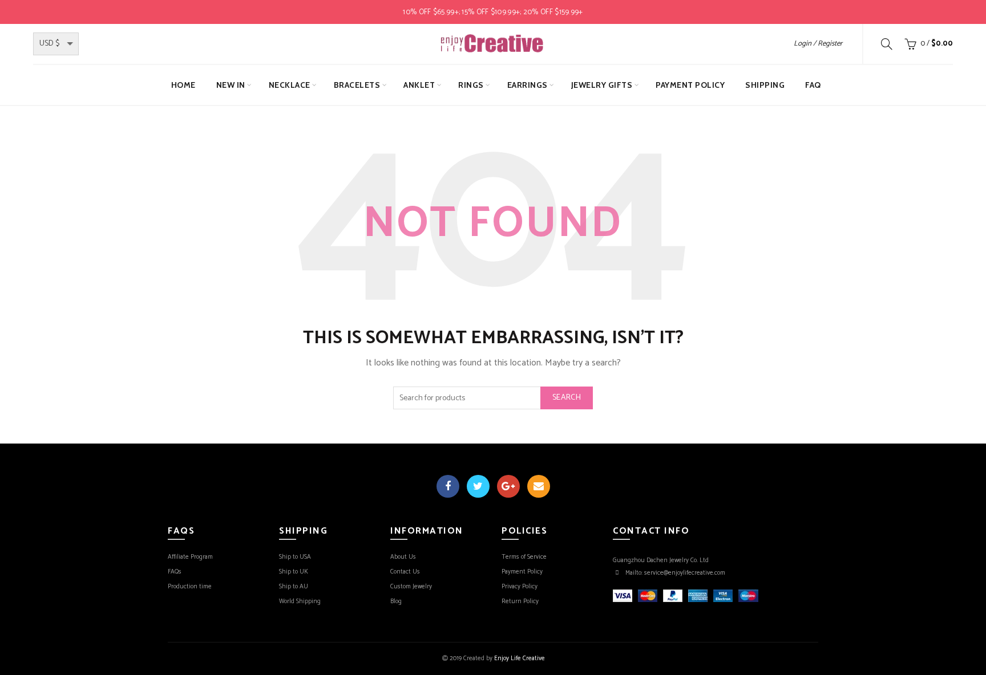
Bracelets (357, 85)
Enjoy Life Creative (519, 658)
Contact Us (405, 572)
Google (508, 486)
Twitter (478, 486)
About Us (403, 557)
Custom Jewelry (411, 587)
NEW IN (230, 85)
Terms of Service (524, 557)
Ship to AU (293, 587)
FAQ (813, 85)
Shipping (765, 85)
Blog (396, 601)
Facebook (448, 486)
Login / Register (818, 44)
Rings (471, 85)
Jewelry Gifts (602, 85)
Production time (190, 587)
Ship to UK (293, 572)
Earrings (527, 85)
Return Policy (520, 601)
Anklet (419, 85)
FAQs (174, 572)
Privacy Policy (520, 587)
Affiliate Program (190, 557)
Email (538, 486)
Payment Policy (690, 85)
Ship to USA (295, 557)
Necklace (289, 85)
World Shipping (300, 601)
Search (566, 397)
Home (183, 85)
